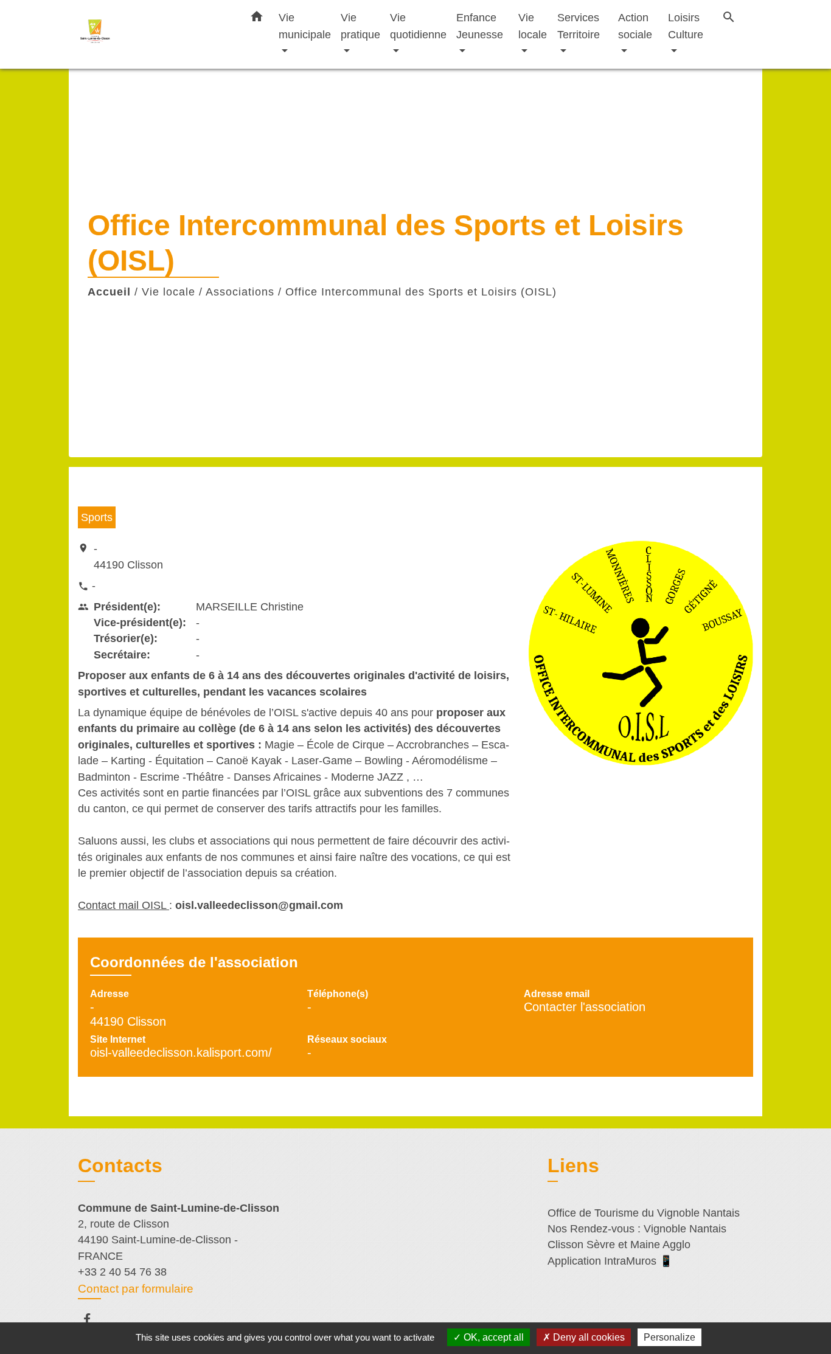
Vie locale (168, 292)
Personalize (669, 1337)
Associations (240, 292)
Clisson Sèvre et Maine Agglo (619, 1244)
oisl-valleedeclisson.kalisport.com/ (181, 1052)
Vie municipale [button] (305, 26)
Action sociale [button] (635, 26)
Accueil (109, 292)
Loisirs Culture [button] (685, 26)
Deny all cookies (588, 1337)
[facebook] (93, 1319)
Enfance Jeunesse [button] (479, 26)
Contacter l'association (584, 1007)
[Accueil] (154, 34)
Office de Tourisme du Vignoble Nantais (644, 1213)
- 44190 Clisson (128, 556)
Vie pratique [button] (360, 26)
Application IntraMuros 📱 (610, 1261)
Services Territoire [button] (578, 26)
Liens (573, 1165)
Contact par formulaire (135, 1288)
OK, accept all (492, 1337)
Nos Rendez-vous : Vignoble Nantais (637, 1229)
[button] (257, 18)
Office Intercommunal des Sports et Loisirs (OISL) (421, 292)
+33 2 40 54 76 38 (122, 1272)
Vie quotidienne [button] (418, 26)
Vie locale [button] (532, 26)
